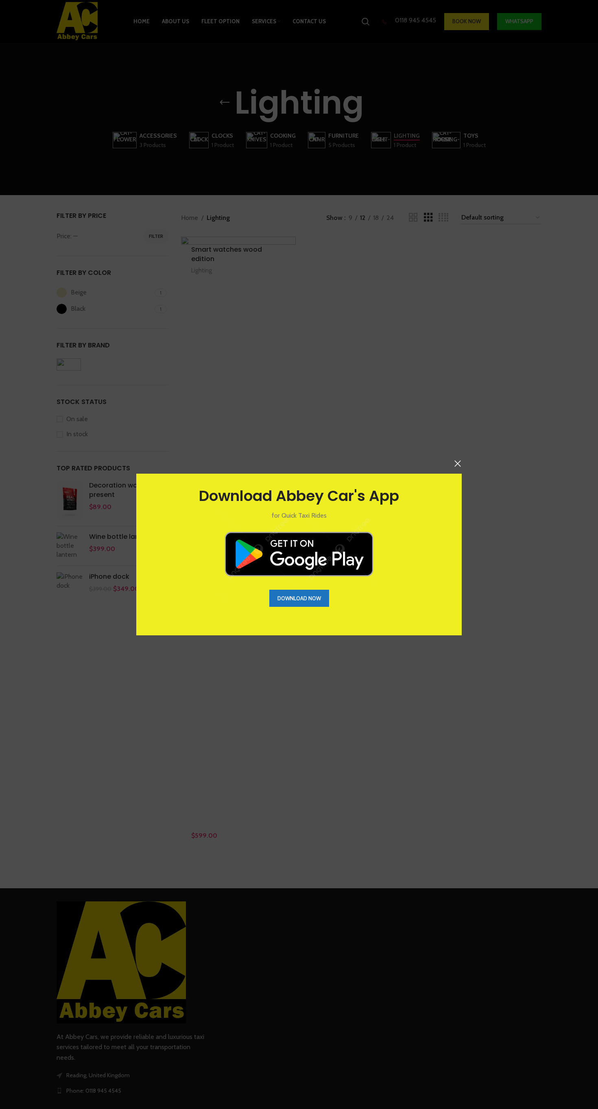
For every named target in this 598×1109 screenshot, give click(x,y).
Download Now (299, 598)
